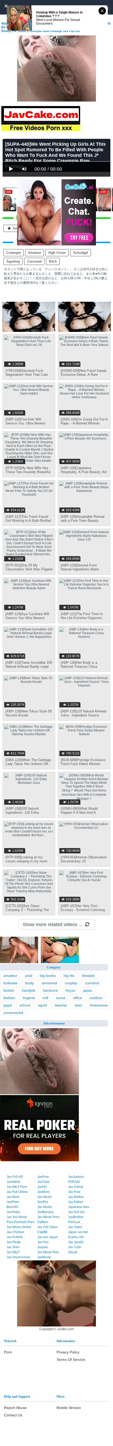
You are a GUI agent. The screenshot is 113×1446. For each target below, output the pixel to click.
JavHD (42, 1187)
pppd (7, 1005)
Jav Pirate (14, 1242)
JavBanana (45, 1212)
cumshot (92, 983)
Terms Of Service (70, 1359)
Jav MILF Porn (17, 1187)
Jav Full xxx (76, 1212)
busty (29, 983)
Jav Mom (13, 1197)
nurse (60, 998)
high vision (57, 253)
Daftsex (42, 1222)
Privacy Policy (67, 1352)
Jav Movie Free (48, 1252)
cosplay (71, 983)
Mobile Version (68, 1408)
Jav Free (74, 1192)
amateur (34, 253)
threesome (99, 1005)
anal (28, 975)
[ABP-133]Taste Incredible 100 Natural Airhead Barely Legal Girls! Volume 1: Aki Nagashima (29, 668)
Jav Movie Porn (48, 1217)
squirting (13, 261)
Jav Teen (13, 1247)
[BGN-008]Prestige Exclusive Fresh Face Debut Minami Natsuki (83, 764)
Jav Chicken (15, 1232)
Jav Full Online (17, 1192)
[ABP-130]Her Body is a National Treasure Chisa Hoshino (79, 666)
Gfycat (72, 1252)
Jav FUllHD (15, 1237)
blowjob (88, 975)
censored (34, 261)
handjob (28, 990)
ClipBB (42, 1232)
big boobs (48, 975)
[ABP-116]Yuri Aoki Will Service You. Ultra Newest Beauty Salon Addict (25, 423)
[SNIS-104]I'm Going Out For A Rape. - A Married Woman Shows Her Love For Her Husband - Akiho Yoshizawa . (84, 425)
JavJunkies (76, 1177)
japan (87, 990)
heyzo (70, 990)
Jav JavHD (76, 1242)
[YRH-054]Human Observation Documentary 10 (84, 859)
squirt (42, 1005)
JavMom (43, 1192)
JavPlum (13, 1202)
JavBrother (76, 1217)
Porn (8, 1352)
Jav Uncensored (18, 1257)
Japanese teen (78, 1207)
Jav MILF (13, 1252)
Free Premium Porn (20, 1222)
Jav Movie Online (19, 1227)
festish (8, 990)
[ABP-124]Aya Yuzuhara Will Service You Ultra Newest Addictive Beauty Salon (27, 618)
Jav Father (75, 1202)
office (77, 998)
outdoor (96, 998)
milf (45, 998)
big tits (69, 975)
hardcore (50, 990)
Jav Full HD (15, 1177)
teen (78, 1005)
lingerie (29, 998)
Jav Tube (74, 1247)
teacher (61, 1005)
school (24, 1005)
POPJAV (74, 1182)
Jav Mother (76, 1197)
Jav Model (44, 1207)
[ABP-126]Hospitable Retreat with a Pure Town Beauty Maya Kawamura (83, 521)
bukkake (10, 983)
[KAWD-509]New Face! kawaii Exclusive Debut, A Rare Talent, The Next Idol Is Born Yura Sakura (83, 377)
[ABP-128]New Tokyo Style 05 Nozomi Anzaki (29, 713)
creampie (13, 253)
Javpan (42, 1247)
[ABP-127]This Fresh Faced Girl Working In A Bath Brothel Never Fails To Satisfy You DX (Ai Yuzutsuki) (29, 522)
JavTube (43, 1182)
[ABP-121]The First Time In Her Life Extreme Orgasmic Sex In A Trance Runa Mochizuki (82, 620)
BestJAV (12, 1207)
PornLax (74, 1222)
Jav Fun (43, 1242)
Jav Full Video (47, 1227)
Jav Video (75, 1227)
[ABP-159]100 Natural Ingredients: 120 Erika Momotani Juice (22, 812)
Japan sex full (78, 1232)
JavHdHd (13, 1182)
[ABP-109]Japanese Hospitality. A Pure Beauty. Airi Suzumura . (84, 472)
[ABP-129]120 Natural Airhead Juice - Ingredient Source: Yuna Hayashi (83, 715)
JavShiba (13, 1212)
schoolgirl (80, 253)
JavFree (43, 1177)
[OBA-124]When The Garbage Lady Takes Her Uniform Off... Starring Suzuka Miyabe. (28, 764)
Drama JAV (76, 1237)
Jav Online (75, 1187)
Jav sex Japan (47, 1237)
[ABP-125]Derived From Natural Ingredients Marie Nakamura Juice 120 (80, 569)
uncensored (13, 1012)
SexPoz (42, 1202)
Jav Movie (44, 1197)
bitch (53, 261)
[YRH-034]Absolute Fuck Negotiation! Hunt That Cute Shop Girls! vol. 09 (27, 375)
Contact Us (13, 1415)
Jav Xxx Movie (17, 1217)
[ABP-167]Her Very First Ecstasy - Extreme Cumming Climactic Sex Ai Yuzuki (83, 910)
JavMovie (44, 1257)
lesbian (9, 998)
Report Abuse (15, 1408)
